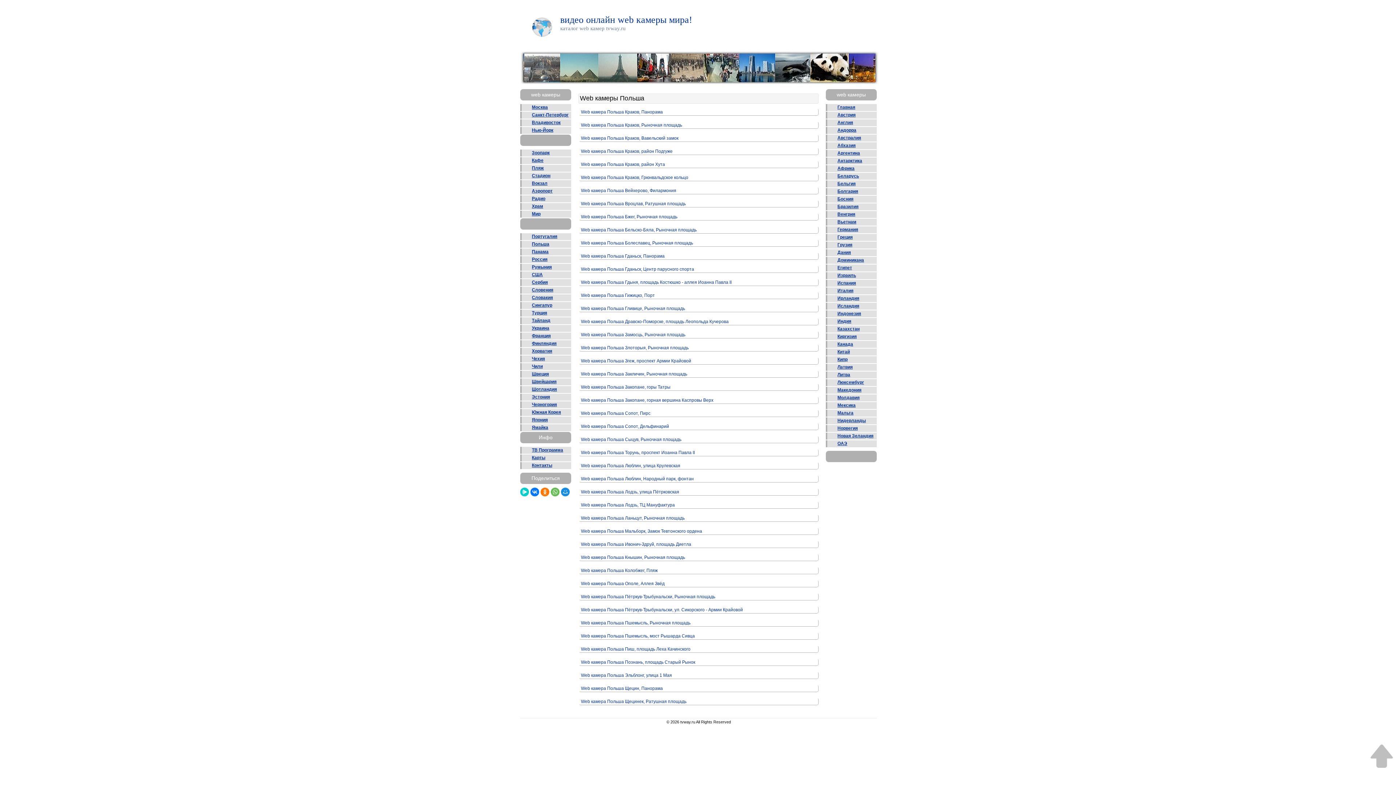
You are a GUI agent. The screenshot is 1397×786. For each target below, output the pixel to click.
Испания (846, 283)
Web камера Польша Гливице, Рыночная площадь (633, 308)
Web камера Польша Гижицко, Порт (618, 295)
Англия (845, 122)
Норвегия (847, 428)
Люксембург (850, 382)
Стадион (541, 175)
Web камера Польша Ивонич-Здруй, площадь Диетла (636, 544)
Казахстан (848, 329)
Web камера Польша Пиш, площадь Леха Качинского (635, 649)
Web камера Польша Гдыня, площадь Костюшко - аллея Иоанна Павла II (656, 282)
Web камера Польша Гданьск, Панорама (623, 256)
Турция (539, 312)
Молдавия (848, 397)
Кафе (538, 160)
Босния (845, 199)
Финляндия (544, 343)
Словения (542, 290)
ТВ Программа (547, 450)
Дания (844, 252)
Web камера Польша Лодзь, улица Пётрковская (630, 492)
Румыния (542, 267)
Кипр (842, 359)
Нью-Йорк (542, 130)
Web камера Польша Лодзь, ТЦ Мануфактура (628, 505)
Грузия (844, 244)
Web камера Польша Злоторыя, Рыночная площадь (635, 347)
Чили (537, 366)
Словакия (542, 297)
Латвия (845, 367)
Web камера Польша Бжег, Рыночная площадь (629, 216)
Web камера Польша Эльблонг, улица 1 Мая (626, 675)
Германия (847, 229)
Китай (843, 351)
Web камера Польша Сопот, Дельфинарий (625, 426)
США (537, 274)
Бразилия (848, 206)
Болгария (847, 191)
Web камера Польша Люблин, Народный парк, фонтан (637, 478)
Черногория (544, 404)
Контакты (542, 465)
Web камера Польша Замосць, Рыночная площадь (633, 334)
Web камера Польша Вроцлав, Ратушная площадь (633, 203)
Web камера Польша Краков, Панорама (622, 112)
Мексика (846, 405)
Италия (845, 290)
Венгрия (846, 214)
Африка (846, 168)
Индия (844, 321)
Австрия (846, 115)
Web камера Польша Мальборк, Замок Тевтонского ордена (641, 531)
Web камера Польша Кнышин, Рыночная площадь (633, 557)
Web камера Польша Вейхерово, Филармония (628, 190)
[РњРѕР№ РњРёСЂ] (565, 492)
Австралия (849, 137)
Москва (540, 107)
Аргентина (848, 153)
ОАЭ (842, 443)
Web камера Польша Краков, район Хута (623, 164)
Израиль (846, 275)
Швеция (540, 374)
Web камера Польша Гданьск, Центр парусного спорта (637, 269)
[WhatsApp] (555, 492)
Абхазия (846, 145)
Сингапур (542, 305)
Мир (536, 214)
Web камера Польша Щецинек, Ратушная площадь (633, 701)
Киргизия (847, 336)
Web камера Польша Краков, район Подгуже (627, 151)
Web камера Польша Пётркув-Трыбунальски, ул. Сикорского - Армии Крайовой (662, 609)
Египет (844, 267)
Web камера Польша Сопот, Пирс (615, 413)
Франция (541, 335)
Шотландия (544, 389)
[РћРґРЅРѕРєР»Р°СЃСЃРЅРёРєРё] (545, 492)
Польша (540, 244)
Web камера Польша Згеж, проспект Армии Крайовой (636, 361)
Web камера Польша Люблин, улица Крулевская (630, 465)
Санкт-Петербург (550, 115)
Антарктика (849, 160)
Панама (540, 251)
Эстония (541, 397)
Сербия (540, 282)
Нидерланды (851, 420)
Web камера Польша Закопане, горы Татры (625, 387)
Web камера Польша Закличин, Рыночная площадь (634, 374)
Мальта (845, 413)
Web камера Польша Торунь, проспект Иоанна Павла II (638, 452)
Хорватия (542, 351)
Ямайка (540, 427)
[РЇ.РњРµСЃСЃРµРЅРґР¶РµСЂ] (524, 492)
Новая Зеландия (855, 435)
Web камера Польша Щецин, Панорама (622, 688)
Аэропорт (542, 191)
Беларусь (848, 176)
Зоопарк (541, 152)
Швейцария (544, 381)
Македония (849, 390)
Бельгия (846, 183)
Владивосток (546, 122)
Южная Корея (546, 412)
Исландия (848, 306)
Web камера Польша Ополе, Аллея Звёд (623, 583)
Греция (845, 237)
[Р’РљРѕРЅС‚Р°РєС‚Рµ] (534, 492)
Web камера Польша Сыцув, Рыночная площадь (631, 439)
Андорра (846, 130)
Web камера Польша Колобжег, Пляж (619, 570)
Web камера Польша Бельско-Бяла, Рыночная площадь (639, 230)
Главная (846, 107)
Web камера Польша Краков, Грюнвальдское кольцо (634, 177)
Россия (540, 259)
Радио (538, 198)
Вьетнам (846, 222)
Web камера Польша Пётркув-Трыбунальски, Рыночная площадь (648, 596)
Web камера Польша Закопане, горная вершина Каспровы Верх (647, 400)
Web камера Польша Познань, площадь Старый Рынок (638, 662)
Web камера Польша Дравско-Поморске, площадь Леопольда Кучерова (655, 321)
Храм (537, 206)
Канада (845, 344)
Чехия (538, 358)
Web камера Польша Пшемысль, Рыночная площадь (635, 623)
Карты (538, 457)
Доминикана (850, 260)
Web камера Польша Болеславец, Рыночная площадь (637, 243)
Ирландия (848, 298)
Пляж (538, 168)
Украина (540, 328)
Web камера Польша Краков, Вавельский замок (629, 138)
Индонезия (849, 313)
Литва (843, 374)
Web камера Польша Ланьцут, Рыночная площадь (633, 518)
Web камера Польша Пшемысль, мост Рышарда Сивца (638, 636)
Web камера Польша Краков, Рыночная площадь (631, 125)
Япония (540, 419)
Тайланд (541, 320)
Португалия (544, 236)
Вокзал (540, 183)
